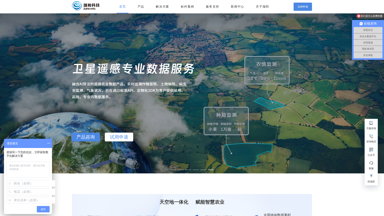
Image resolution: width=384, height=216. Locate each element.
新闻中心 (237, 6)
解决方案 (162, 6)
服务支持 (212, 6)
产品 (141, 6)
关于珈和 (262, 6)
